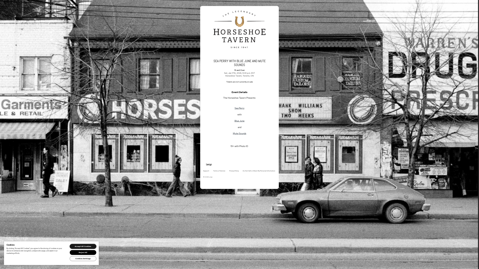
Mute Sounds (239, 133)
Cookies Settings (83, 259)
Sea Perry (239, 108)
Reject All (83, 252)
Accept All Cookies (83, 246)
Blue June (239, 120)
